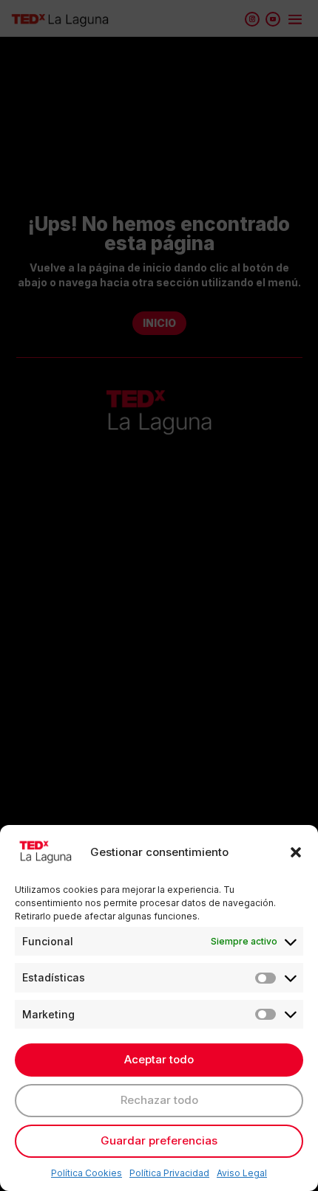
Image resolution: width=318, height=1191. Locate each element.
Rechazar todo (159, 1100)
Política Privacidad (169, 1172)
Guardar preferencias (159, 1140)
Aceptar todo (159, 1059)
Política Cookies (86, 1172)
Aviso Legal (242, 1172)
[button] (295, 852)
